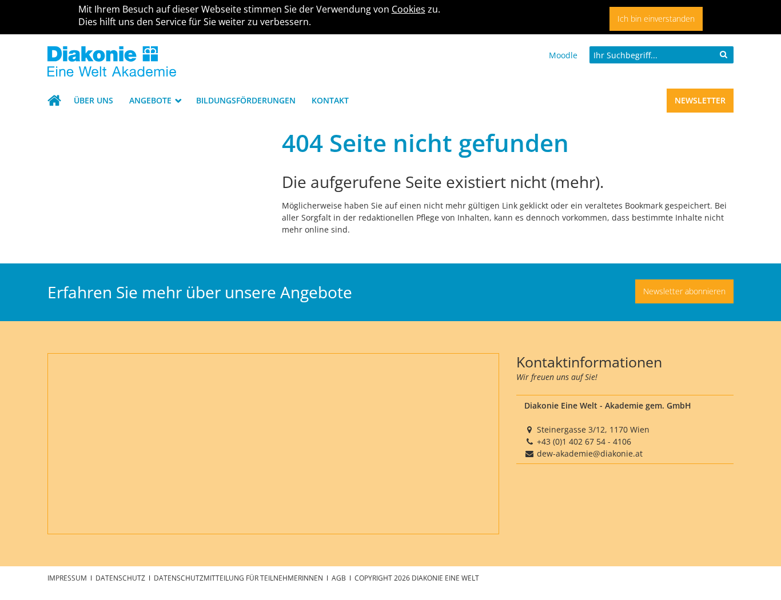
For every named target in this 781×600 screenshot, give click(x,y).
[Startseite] (156, 61)
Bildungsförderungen (246, 100)
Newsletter (700, 100)
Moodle (563, 55)
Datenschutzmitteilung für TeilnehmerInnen (239, 577)
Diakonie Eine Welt (445, 577)
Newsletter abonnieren (684, 291)
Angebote (151, 100)
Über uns (93, 100)
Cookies (408, 9)
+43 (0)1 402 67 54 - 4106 (584, 441)
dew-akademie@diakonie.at (590, 453)
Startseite (56, 101)
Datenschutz (121, 577)
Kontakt (330, 100)
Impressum (68, 577)
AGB (340, 577)
